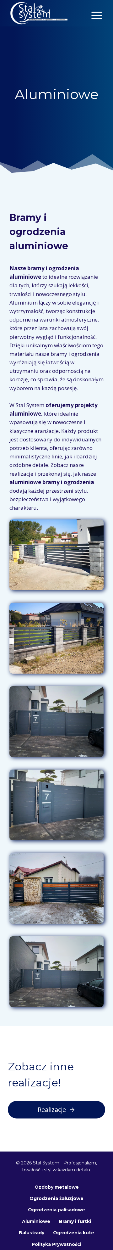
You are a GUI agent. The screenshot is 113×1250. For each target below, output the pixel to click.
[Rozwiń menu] (96, 13)
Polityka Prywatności (56, 1244)
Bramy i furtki (75, 1221)
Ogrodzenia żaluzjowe (56, 1198)
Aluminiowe (36, 1221)
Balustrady (31, 1233)
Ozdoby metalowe (57, 1187)
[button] (56, 554)
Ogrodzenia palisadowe (56, 1210)
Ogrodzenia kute (73, 1233)
